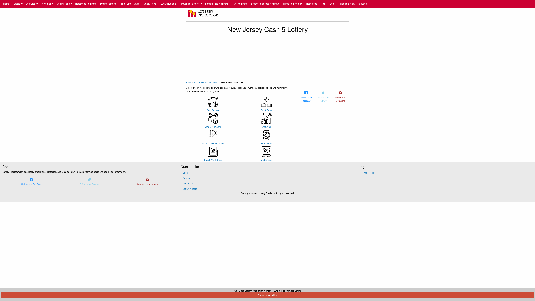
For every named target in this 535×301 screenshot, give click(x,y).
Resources (311, 3)
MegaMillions (63, 3)
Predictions (266, 143)
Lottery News (149, 3)
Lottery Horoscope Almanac (265, 3)
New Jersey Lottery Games (205, 82)
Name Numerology (292, 3)
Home (6, 3)
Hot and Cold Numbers (212, 143)
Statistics (266, 126)
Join (323, 3)
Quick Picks (266, 110)
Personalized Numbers (216, 3)
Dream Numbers (108, 3)
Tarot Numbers (239, 3)
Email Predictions (213, 160)
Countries (30, 3)
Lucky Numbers (168, 3)
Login (333, 3)
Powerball (46, 3)
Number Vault (266, 160)
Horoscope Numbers (85, 3)
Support (363, 3)
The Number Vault (130, 3)
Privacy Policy (368, 172)
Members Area (347, 3)
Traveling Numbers (190, 3)
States (17, 3)
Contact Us (188, 183)
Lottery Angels (190, 188)
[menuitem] (6, 3)
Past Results (212, 110)
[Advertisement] (267, 59)
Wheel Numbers (213, 126)
